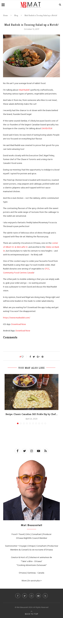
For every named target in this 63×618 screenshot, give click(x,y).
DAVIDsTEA (47, 128)
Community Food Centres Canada (18, 272)
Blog (16, 15)
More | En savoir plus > (32, 580)
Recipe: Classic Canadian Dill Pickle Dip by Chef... (32, 414)
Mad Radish (24, 89)
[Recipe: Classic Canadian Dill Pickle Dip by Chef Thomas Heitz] (31, 392)
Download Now (18, 324)
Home (5, 15)
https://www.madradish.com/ (16, 317)
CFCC (47, 268)
